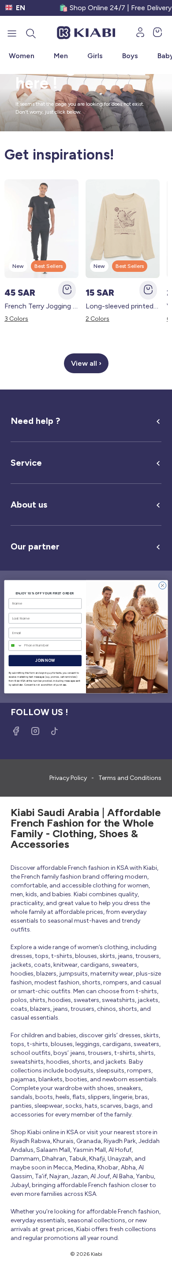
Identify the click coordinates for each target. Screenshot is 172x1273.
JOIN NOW (45, 660)
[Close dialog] (162, 585)
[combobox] (15, 645)
